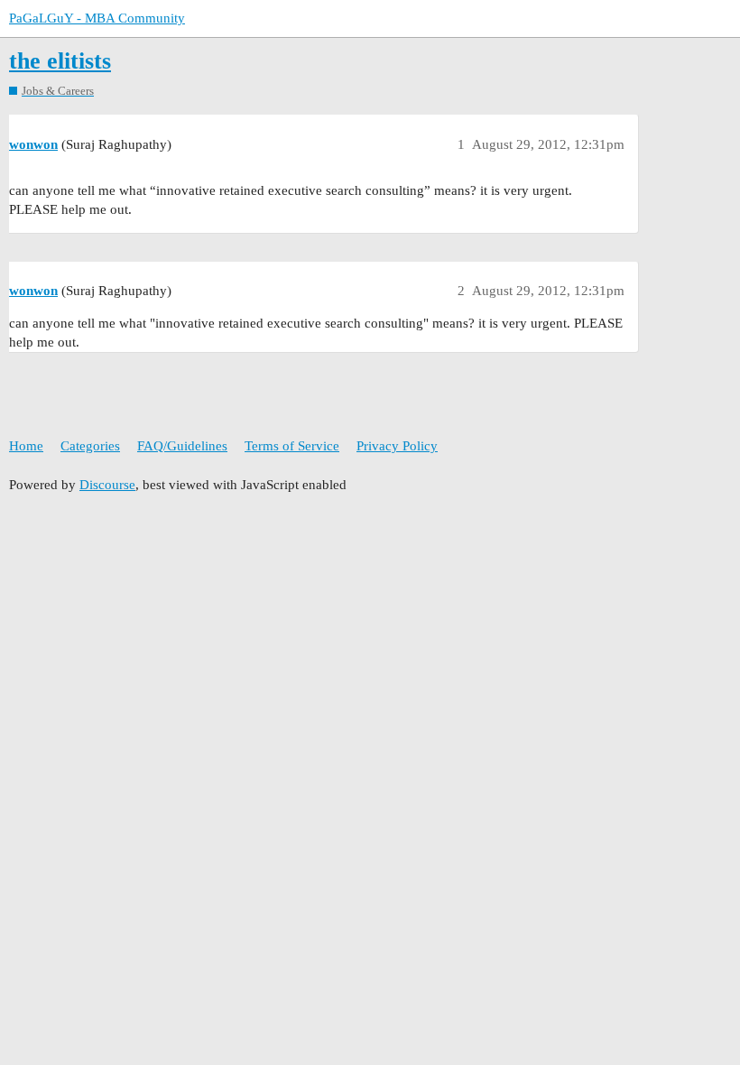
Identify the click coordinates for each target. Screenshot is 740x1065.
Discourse (107, 484)
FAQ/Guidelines (182, 446)
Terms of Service (292, 446)
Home (26, 446)
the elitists (60, 61)
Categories (90, 446)
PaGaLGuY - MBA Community (97, 18)
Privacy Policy (397, 446)
